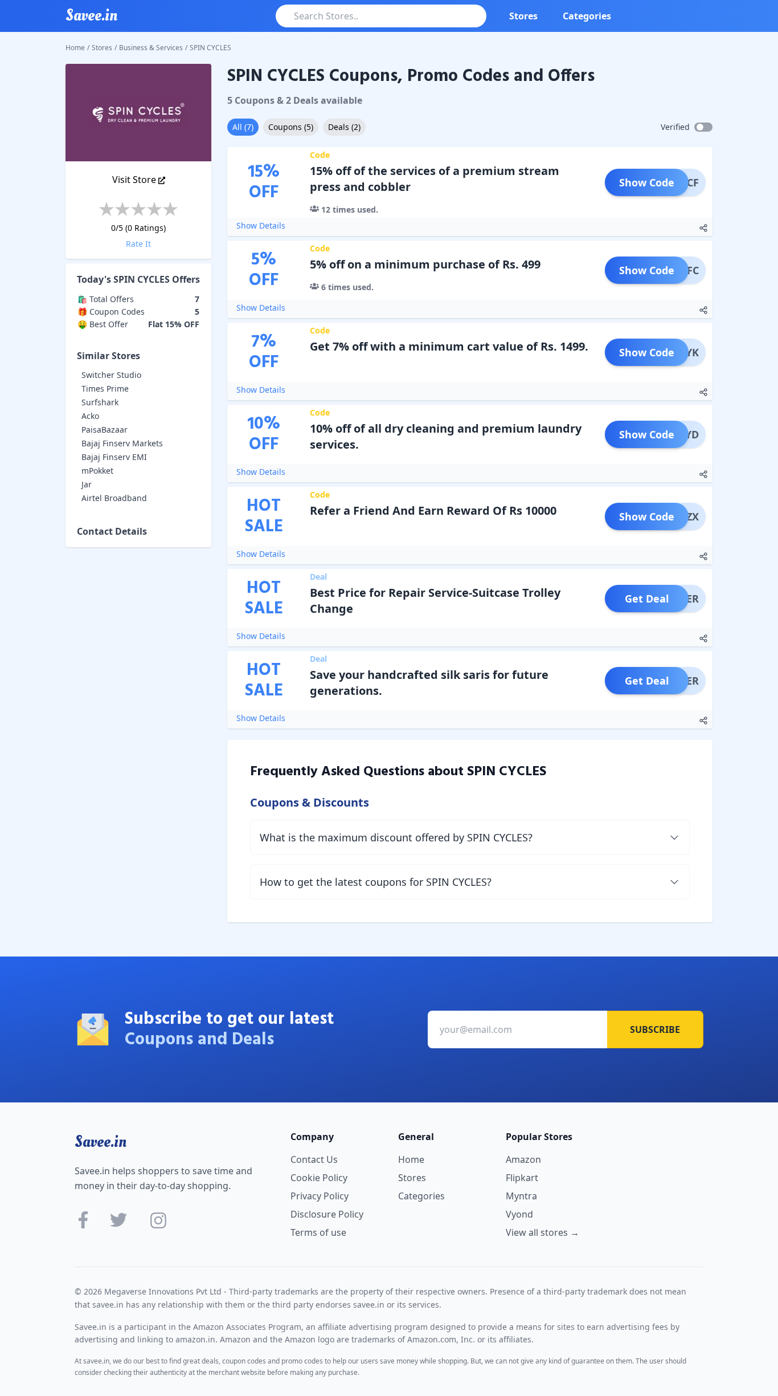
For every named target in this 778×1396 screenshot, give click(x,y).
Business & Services (151, 47)
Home (75, 47)
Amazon (523, 1159)
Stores (523, 16)
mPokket (97, 470)
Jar (86, 484)
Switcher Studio (111, 374)
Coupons (290, 126)
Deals (344, 126)
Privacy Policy (319, 1196)
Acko (90, 415)
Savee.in (100, 1141)
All (242, 126)
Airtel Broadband (114, 498)
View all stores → (542, 1232)
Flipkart (522, 1177)
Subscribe (655, 1029)
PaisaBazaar (104, 429)
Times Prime (105, 388)
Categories (587, 16)
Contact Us (314, 1159)
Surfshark (99, 402)
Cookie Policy (318, 1177)
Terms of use (318, 1232)
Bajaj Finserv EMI (114, 456)
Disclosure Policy (326, 1214)
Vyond (519, 1214)
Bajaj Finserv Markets (122, 443)
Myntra (521, 1196)
